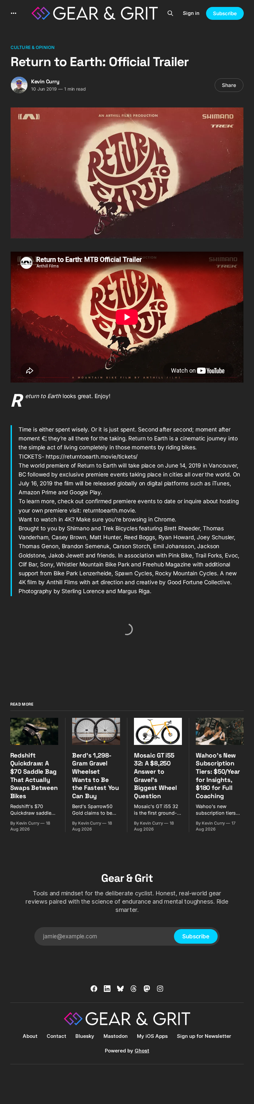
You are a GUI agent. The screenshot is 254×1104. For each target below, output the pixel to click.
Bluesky (84, 1036)
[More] (13, 13)
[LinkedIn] (107, 988)
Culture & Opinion (33, 47)
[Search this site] (170, 13)
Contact (56, 1036)
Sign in (191, 13)
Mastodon (116, 1036)
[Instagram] (160, 988)
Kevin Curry (45, 81)
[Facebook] (94, 988)
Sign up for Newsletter (204, 1036)
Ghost (142, 1050)
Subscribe (225, 13)
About (30, 1036)
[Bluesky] (120, 988)
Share (229, 85)
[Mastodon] (147, 988)
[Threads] (133, 988)
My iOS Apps (152, 1036)
